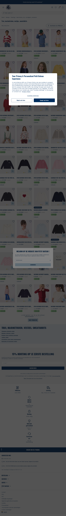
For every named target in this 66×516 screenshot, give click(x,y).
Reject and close (21, 100)
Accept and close (44, 100)
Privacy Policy (26, 91)
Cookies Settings (33, 96)
